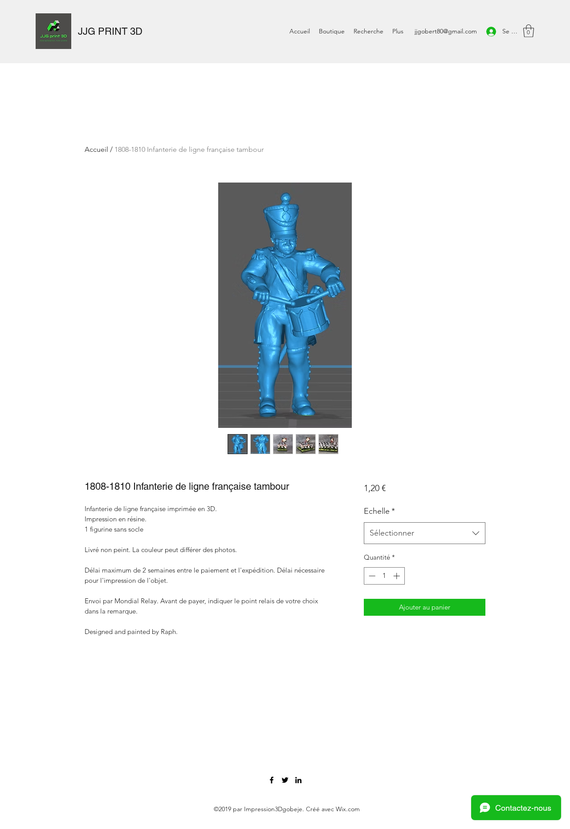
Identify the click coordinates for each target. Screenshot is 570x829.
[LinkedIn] (298, 780)
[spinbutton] (384, 576)
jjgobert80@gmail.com (446, 31)
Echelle (379, 511)
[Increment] (397, 576)
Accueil (96, 149)
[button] (528, 30)
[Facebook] (271, 780)
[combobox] (424, 533)
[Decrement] (371, 576)
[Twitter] (285, 780)
